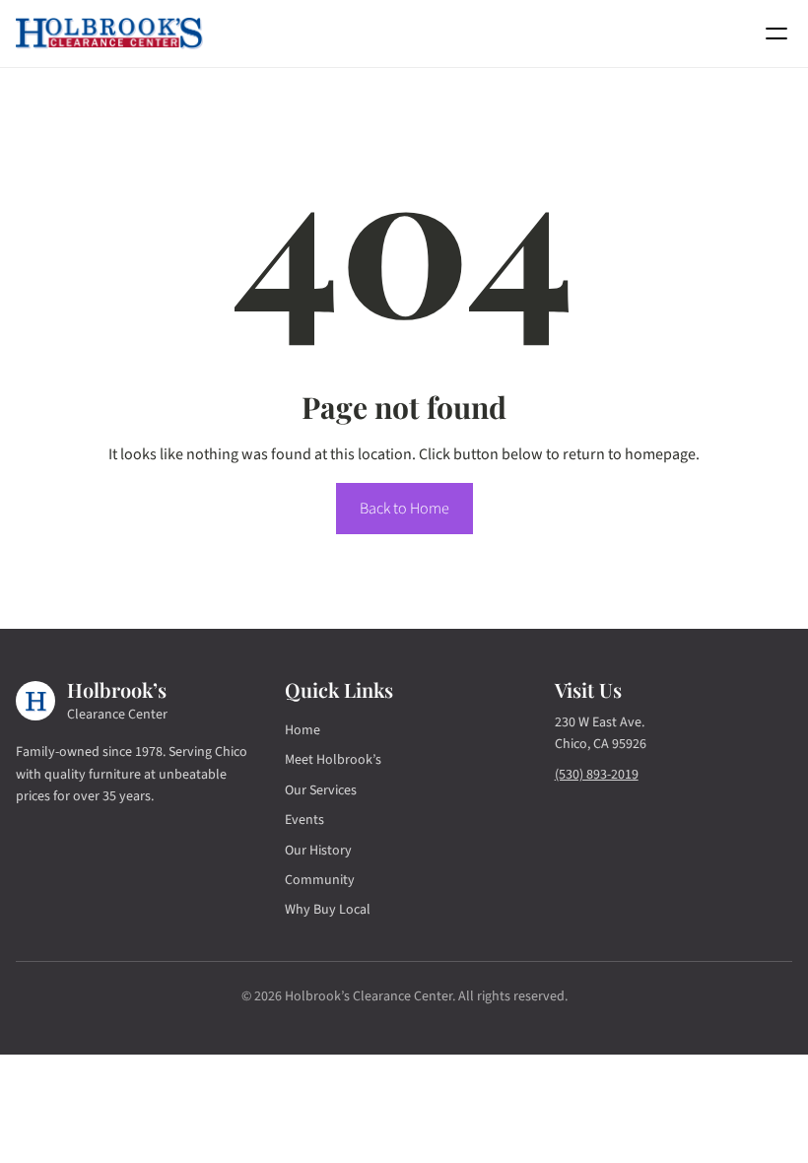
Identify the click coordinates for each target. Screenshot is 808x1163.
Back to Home (404, 508)
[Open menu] (776, 33)
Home (302, 730)
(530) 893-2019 (597, 775)
